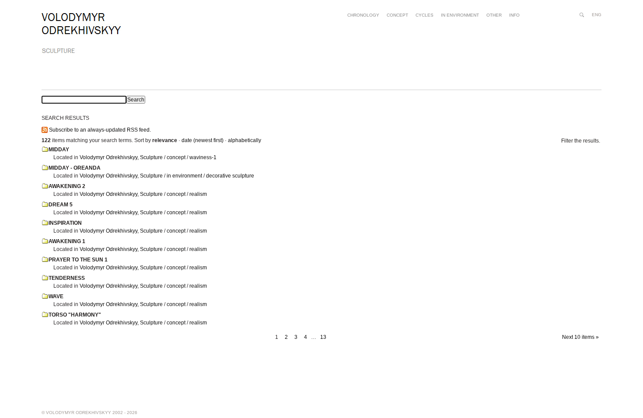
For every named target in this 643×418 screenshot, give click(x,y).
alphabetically (244, 140)
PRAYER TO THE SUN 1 (78, 260)
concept (176, 157)
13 (323, 337)
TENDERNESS (67, 278)
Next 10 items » (580, 337)
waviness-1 (203, 157)
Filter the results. (580, 141)
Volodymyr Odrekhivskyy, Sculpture (121, 157)
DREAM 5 (61, 205)
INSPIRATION (65, 223)
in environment (184, 176)
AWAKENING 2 (67, 186)
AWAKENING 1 (67, 241)
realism (198, 194)
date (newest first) (203, 140)
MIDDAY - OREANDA (75, 168)
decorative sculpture (230, 176)
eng (596, 14)
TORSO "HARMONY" (75, 315)
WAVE (56, 296)
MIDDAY (59, 149)
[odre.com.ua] (81, 33)
